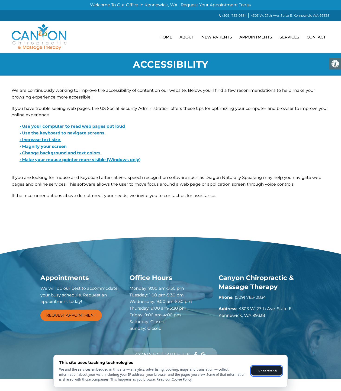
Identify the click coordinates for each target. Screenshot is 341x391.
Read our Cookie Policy (174, 379)
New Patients (216, 37)
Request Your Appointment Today (216, 4)
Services (289, 37)
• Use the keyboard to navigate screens (62, 133)
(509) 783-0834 (234, 15)
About (187, 37)
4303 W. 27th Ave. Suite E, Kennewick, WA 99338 (290, 15)
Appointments (255, 37)
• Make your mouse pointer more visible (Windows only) (80, 159)
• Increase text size (40, 139)
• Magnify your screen (43, 146)
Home (165, 37)
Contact (316, 37)
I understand (267, 371)
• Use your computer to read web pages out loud (72, 126)
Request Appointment (71, 315)
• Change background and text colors (60, 153)
